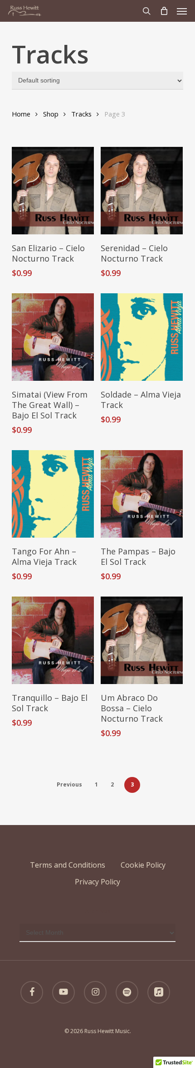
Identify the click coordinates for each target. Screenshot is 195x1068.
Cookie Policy (143, 865)
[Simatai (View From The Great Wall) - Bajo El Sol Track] (53, 337)
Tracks (81, 113)
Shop (50, 113)
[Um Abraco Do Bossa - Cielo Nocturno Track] (142, 640)
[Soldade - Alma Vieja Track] (142, 337)
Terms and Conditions (67, 865)
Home (21, 113)
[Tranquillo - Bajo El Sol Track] (53, 640)
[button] (182, 10)
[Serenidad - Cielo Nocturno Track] (142, 190)
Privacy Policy (97, 882)
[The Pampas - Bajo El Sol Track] (142, 494)
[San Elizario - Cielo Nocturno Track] (53, 190)
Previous (69, 784)
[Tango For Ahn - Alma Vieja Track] (53, 494)
